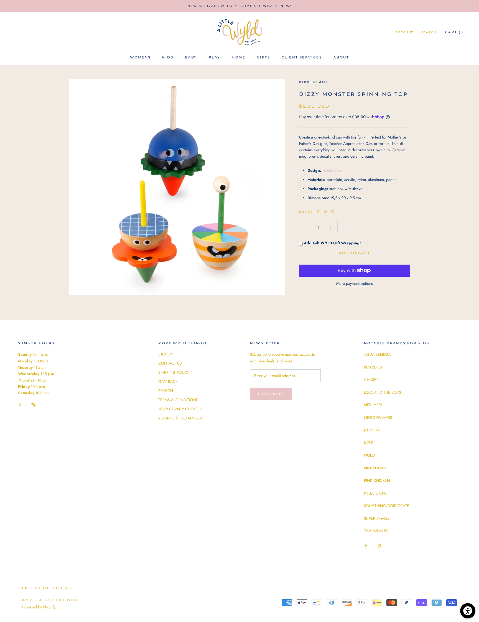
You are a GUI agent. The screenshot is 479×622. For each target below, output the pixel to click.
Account (405, 32)
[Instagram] (33, 405)
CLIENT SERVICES (302, 57)
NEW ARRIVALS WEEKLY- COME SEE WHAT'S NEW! (239, 6)
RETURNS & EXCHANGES (180, 418)
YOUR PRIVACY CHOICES (180, 409)
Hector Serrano (335, 170)
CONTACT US (170, 363)
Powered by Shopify (38, 607)
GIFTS (263, 57)
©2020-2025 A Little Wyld (50, 600)
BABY (191, 57)
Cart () (455, 32)
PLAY (214, 57)
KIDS (167, 57)
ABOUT (341, 57)
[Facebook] (318, 211)
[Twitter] (325, 211)
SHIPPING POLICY (173, 372)
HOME (238, 57)
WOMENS (140, 57)
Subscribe (271, 394)
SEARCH (165, 390)
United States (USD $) (44, 588)
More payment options (354, 283)
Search (428, 32)
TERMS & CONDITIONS (178, 400)
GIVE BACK (168, 381)
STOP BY (165, 354)
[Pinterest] (332, 211)
